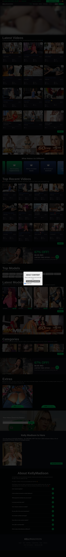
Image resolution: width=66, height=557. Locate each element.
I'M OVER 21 (29, 281)
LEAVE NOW (36, 281)
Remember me (28, 283)
